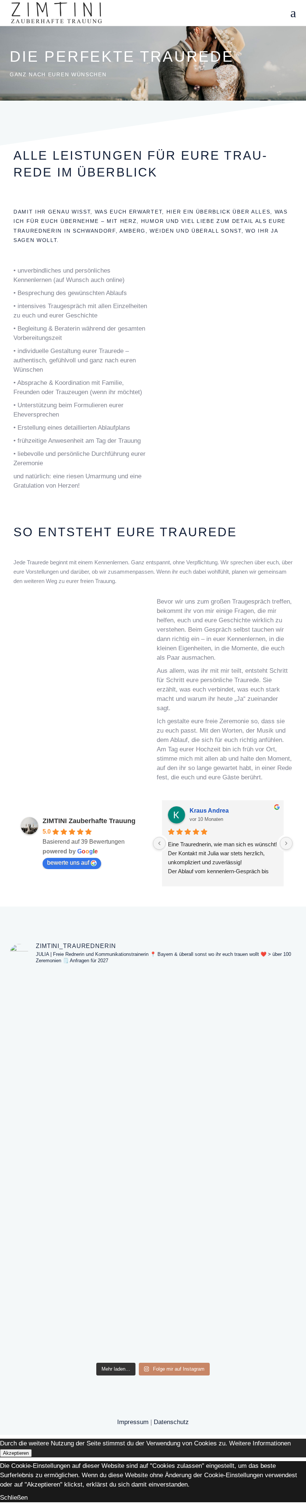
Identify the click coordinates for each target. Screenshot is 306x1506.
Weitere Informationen (260, 1443)
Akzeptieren (16, 1453)
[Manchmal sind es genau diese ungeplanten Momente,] (37, 1132)
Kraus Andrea (209, 810)
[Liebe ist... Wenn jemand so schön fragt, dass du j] (269, 1034)
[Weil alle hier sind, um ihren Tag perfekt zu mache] (95, 1150)
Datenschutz (171, 1421)
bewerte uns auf (68, 862)
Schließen (14, 1497)
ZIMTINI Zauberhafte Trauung (89, 821)
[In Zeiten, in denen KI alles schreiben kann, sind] (211, 1155)
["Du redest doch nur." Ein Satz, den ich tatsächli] (153, 1164)
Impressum (133, 1421)
